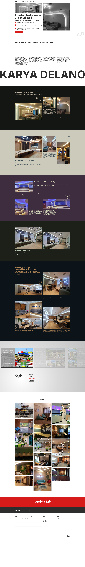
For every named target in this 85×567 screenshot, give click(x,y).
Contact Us (35, 1)
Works (31, 1)
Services (26, 1)
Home (23, 1)
